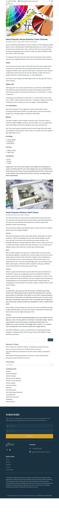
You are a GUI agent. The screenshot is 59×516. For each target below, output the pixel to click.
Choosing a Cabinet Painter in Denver (18, 358)
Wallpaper (9, 399)
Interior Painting (11, 385)
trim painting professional (14, 392)
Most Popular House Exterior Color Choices (27, 39)
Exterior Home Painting (31, 41)
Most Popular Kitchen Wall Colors (22, 212)
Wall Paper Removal (12, 397)
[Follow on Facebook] (49, 1)
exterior (48, 88)
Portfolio (8, 464)
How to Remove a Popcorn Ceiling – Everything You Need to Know (27, 347)
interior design (10, 383)
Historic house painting (13, 380)
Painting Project (11, 390)
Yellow (19, 123)
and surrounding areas (22, 483)
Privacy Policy (9, 469)
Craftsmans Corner (12, 41)
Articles (8, 371)
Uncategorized (10, 394)
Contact (8, 467)
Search (50, 340)
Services (8, 462)
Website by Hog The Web (44, 495)
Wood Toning (10, 401)
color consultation (12, 175)
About (7, 459)
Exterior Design (11, 376)
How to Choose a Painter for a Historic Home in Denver (23, 349)
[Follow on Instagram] (52, 1)
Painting (27, 215)
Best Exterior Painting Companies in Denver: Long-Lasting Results (27, 355)
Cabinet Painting (11, 373)
